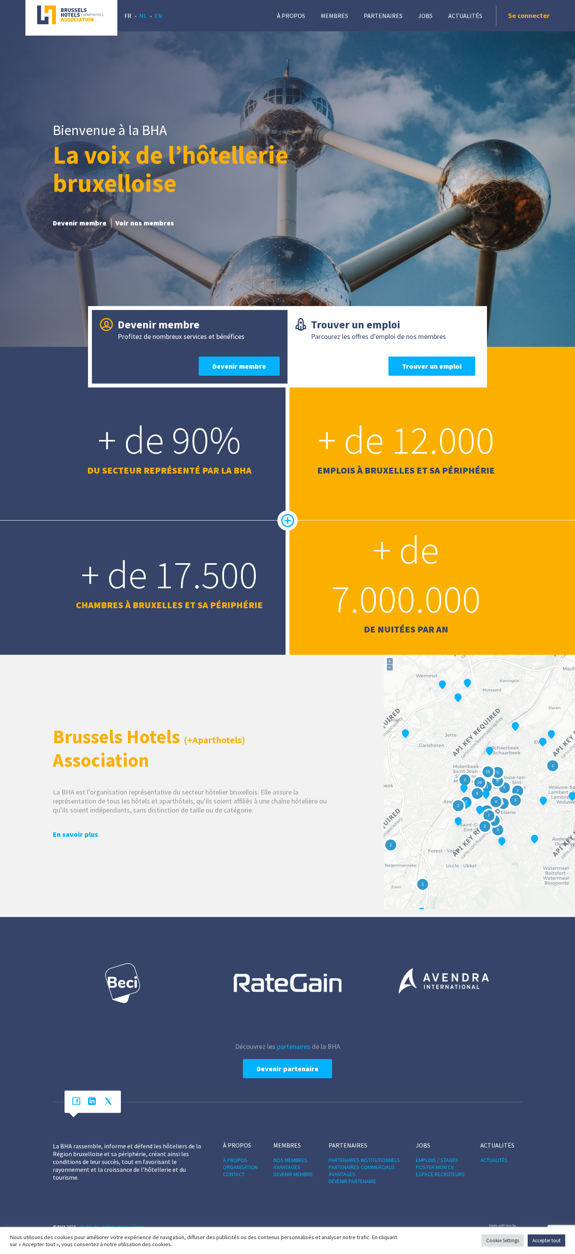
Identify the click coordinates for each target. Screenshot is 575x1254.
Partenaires (383, 16)
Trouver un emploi (432, 366)
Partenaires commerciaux (362, 1167)
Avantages (286, 1167)
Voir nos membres (144, 222)
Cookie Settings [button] (502, 1240)
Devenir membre (79, 222)
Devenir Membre (293, 1174)
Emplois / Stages (437, 1160)
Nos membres (290, 1160)
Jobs (425, 16)
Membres (334, 16)
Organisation (240, 1167)
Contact (233, 1174)
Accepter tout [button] (546, 1240)
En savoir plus (75, 834)
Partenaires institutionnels (364, 1160)
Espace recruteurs (440, 1174)
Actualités (465, 16)
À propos (291, 16)
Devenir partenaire (287, 1068)
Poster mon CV (435, 1167)
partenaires (293, 1046)
